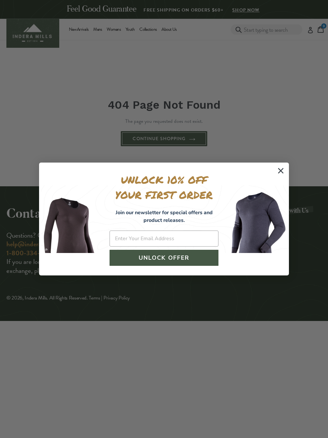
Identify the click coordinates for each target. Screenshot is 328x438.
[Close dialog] (280, 170)
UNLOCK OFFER (164, 258)
